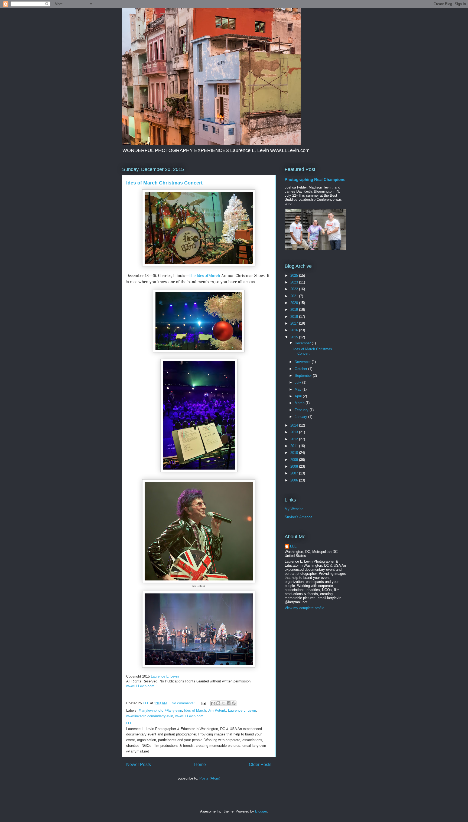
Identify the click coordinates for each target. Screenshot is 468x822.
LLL (293, 546)
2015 (294, 337)
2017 (294, 323)
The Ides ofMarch (204, 275)
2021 (294, 296)
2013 (294, 432)
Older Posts (260, 764)
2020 (294, 303)
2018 (294, 317)
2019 (294, 310)
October (301, 369)
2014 (294, 425)
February (302, 410)
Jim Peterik (217, 710)
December (303, 343)
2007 (294, 473)
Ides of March (195, 710)
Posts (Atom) (209, 778)
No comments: (184, 703)
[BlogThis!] (218, 703)
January (301, 417)
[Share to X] (223, 703)
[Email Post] (203, 703)
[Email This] (213, 703)
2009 (294, 460)
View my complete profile (304, 608)
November (303, 362)
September (304, 376)
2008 (294, 466)
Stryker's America (298, 517)
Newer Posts (138, 764)
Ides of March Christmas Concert (164, 183)
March (300, 403)
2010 (294, 453)
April (299, 396)
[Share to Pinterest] (233, 703)
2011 (294, 446)
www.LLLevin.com (140, 686)
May (299, 389)
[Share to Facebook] (228, 703)
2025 (294, 275)
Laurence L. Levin (165, 676)
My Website (294, 509)
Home (200, 764)
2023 (294, 282)
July (298, 382)
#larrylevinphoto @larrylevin (160, 710)
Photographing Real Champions (315, 179)
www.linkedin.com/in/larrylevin (149, 716)
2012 (294, 439)
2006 (294, 480)
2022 (294, 289)
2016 (294, 330)
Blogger (261, 811)
